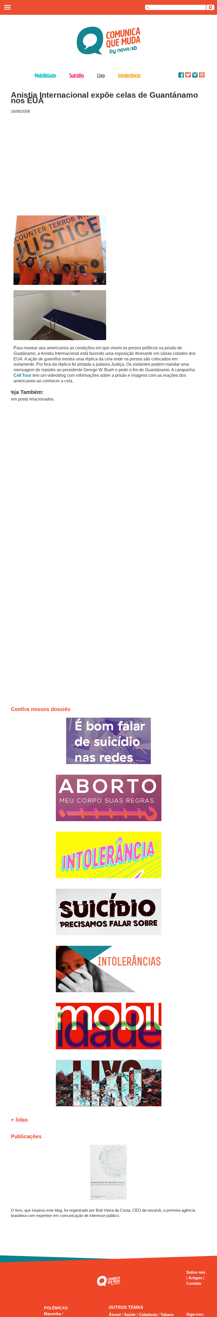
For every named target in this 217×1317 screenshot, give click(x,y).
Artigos (195, 1278)
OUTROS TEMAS (126, 1307)
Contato (193, 1283)
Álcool (115, 1314)
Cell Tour (22, 375)
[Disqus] (106, 479)
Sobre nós (195, 1272)
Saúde (129, 1314)
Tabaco (167, 1314)
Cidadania (148, 1314)
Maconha (53, 1313)
